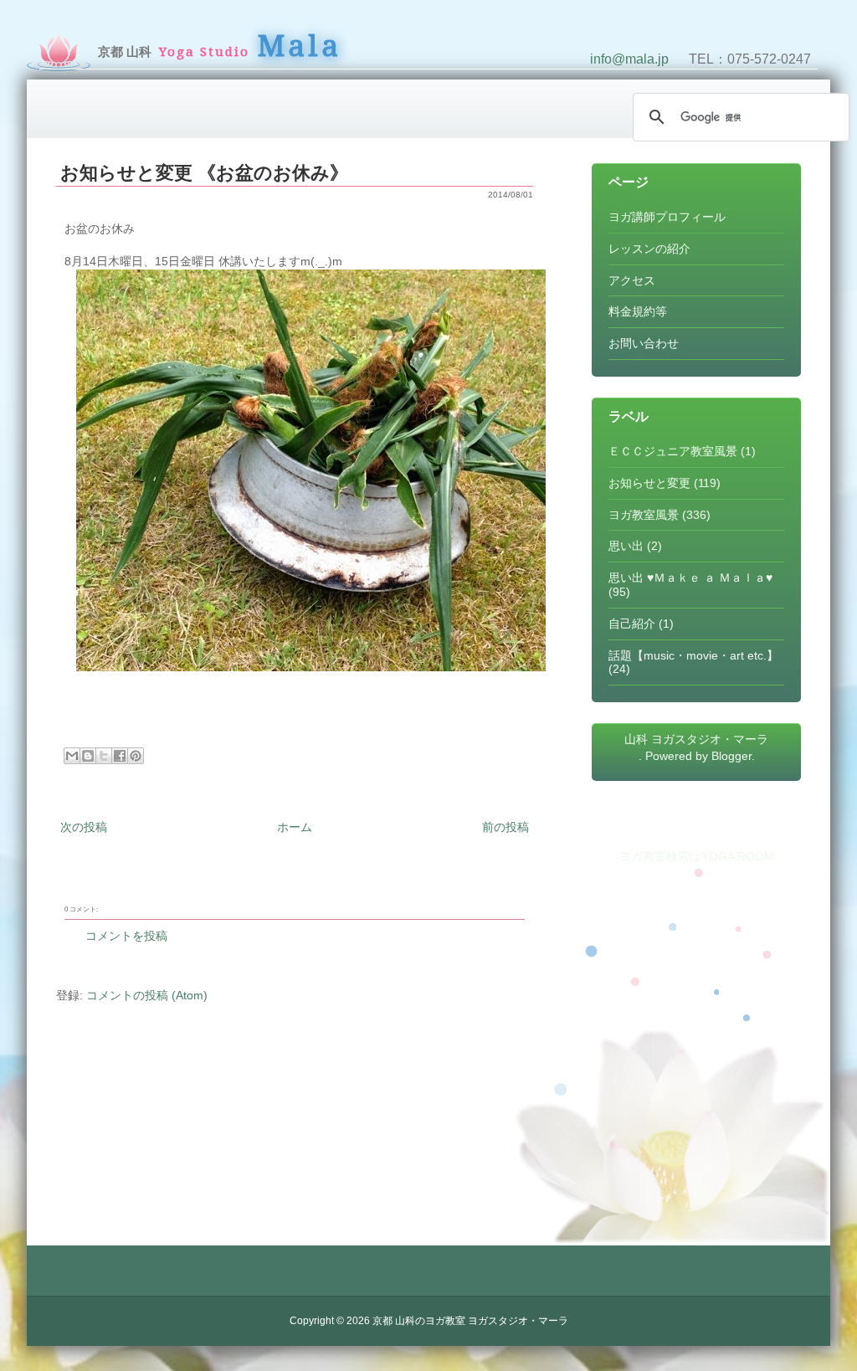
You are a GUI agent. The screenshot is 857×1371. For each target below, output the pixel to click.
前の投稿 (505, 827)
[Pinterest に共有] (135, 755)
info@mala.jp (629, 59)
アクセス (631, 280)
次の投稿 (83, 827)
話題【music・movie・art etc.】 (693, 655)
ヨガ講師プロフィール (667, 216)
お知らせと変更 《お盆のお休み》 (204, 172)
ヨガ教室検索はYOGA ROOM (696, 856)
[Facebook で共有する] (119, 755)
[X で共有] (103, 755)
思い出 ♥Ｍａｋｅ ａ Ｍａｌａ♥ (690, 577)
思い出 (626, 545)
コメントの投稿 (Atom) (147, 995)
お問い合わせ (643, 343)
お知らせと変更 (649, 483)
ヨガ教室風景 (643, 514)
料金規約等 (637, 311)
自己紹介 (631, 623)
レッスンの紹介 (649, 248)
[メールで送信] (72, 755)
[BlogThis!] (88, 755)
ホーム (294, 827)
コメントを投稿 (126, 935)
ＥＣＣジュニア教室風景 (672, 451)
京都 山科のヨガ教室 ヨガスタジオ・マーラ (470, 1321)
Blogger (731, 756)
